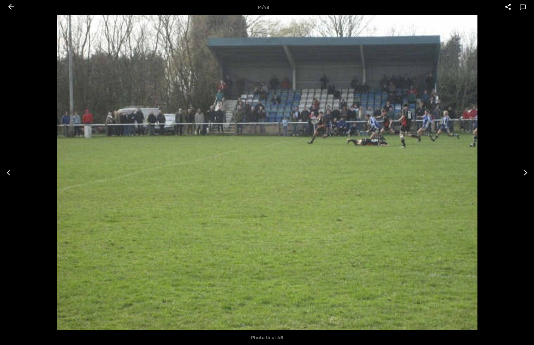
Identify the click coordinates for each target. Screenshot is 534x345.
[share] (508, 7)
